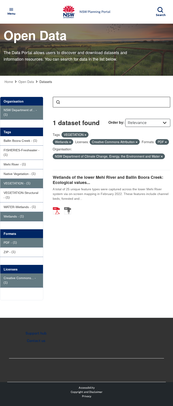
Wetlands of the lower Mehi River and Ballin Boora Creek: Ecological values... (108, 179)
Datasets (45, 81)
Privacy (86, 396)
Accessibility (87, 387)
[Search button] (58, 102)
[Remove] (85, 135)
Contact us (36, 341)
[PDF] (58, 206)
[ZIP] (69, 206)
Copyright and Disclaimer (86, 392)
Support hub (36, 333)
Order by (115, 122)
